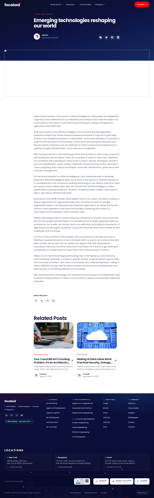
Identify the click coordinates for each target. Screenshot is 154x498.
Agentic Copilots (53, 413)
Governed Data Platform (82, 408)
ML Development (52, 418)
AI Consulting (51, 403)
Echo (105, 427)
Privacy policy (75, 493)
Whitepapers (133, 418)
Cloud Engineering (79, 427)
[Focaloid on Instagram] (12, 415)
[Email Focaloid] (22, 415)
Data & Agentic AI (82, 399)
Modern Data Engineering (82, 413)
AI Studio (53, 399)
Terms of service (90, 493)
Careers (131, 422)
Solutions (70, 4)
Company (99, 4)
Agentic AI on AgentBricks (82, 403)
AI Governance (52, 422)
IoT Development (79, 437)
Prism (105, 413)
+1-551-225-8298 (15, 467)
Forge (105, 403)
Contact (142, 4)
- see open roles (20, 421)
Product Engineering (80, 423)
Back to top (143, 493)
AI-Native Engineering (85, 419)
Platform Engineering (80, 432)
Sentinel (106, 422)
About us (131, 403)
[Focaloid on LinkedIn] (7, 415)
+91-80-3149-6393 (65, 467)
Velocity (106, 418)
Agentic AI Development (55, 408)
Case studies (133, 408)
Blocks (106, 408)
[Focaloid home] (12, 4)
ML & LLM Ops (51, 427)
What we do (56, 4)
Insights (131, 413)
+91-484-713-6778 (114, 467)
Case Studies (85, 4)
